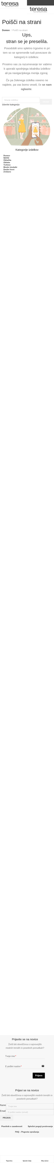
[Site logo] (10, 4)
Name (3, 1105)
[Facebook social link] (39, 3)
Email (3, 1111)
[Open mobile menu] (23, 3)
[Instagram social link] (43, 3)
